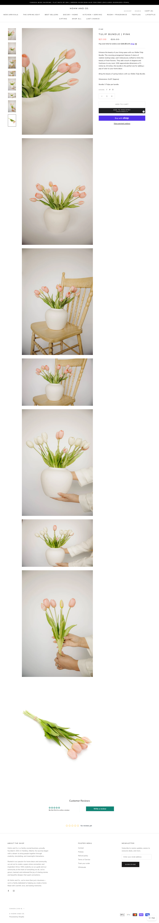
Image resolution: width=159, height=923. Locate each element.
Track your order (84, 863)
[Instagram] (14, 890)
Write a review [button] (100, 809)
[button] (122, 110)
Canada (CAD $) (15, 908)
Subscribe (130, 864)
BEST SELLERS (51, 14)
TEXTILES (136, 14)
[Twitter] (109, 89)
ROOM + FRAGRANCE (117, 14)
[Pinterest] (112, 89)
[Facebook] (106, 89)
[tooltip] (144, 112)
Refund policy (83, 856)
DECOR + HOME (70, 14)
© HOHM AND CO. (17, 913)
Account (128, 11)
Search (138, 11)
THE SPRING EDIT (31, 14)
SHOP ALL (76, 19)
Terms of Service (84, 859)
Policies (81, 852)
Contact (81, 848)
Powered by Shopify (16, 917)
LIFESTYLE (151, 14)
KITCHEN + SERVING (92, 14)
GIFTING (63, 19)
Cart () (149, 11)
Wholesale (82, 867)
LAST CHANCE (93, 19)
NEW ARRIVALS (10, 14)
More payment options (122, 123)
